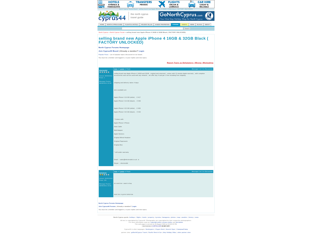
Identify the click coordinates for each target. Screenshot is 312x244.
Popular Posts (103, 54)
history (191, 217)
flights (139, 217)
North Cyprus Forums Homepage (114, 47)
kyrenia (158, 217)
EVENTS (184, 24)
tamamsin (103, 173)
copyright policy (155, 222)
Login (141, 51)
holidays (132, 217)
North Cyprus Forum (117, 32)
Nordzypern (150, 229)
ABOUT (207, 24)
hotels (144, 217)
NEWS (192, 24)
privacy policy (167, 222)
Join (115, 69)
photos (173, 217)
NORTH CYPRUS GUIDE (114, 24)
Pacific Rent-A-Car (155, 232)
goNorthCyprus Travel (139, 232)
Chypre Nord (159, 229)
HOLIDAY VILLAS (146, 24)
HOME (102, 24)
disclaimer (179, 222)
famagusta (166, 217)
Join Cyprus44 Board (108, 51)
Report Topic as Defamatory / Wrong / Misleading (190, 63)
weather (184, 217)
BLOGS (199, 24)
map (178, 217)
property (151, 217)
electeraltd (103, 70)
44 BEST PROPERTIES (162, 24)
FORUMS (175, 24)
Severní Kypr (170, 229)
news (197, 217)
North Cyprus (103, 32)
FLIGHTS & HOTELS (131, 24)
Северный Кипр (182, 229)
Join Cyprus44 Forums (107, 206)
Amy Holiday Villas (169, 232)
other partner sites (184, 232)
